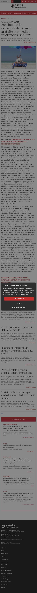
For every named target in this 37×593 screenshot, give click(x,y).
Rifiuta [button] (19, 303)
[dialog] (18, 296)
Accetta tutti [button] (19, 298)
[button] (18, 307)
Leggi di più (25, 294)
